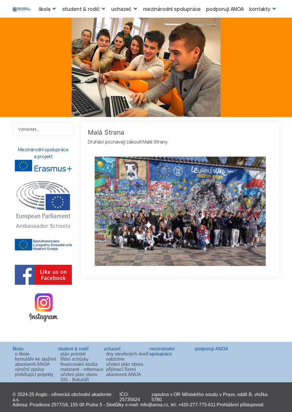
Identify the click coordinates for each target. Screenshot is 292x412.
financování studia (79, 364)
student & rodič (81, 8)
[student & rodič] (103, 9)
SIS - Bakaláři (74, 379)
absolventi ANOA (32, 364)
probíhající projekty (34, 374)
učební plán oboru (79, 374)
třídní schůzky (74, 359)
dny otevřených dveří (127, 354)
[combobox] (43, 129)
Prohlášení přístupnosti (240, 404)
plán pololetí (73, 354)
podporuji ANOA (225, 8)
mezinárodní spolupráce (172, 8)
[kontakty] (274, 9)
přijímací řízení (121, 369)
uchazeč (121, 8)
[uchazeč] (134, 9)
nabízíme (115, 359)
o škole (22, 354)
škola (44, 8)
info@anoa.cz (154, 404)
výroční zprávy (29, 369)
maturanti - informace (82, 369)
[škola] (53, 9)
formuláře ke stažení (35, 359)
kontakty (260, 8)
